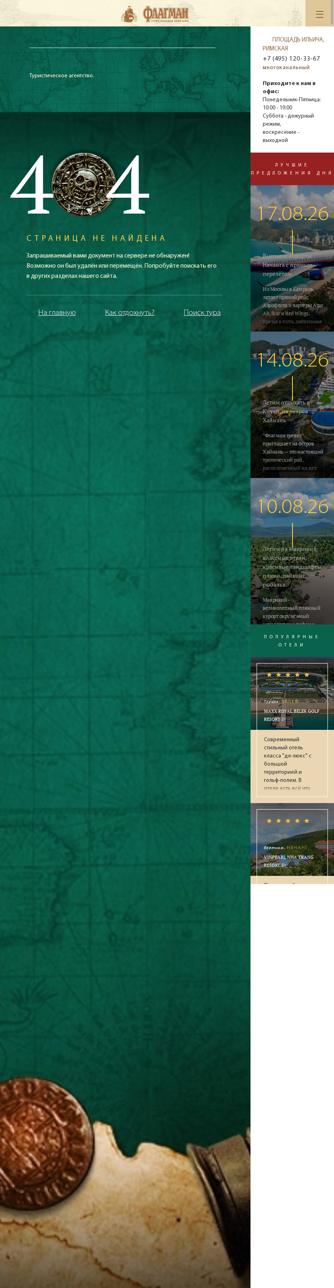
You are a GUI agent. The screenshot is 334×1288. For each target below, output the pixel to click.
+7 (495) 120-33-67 (291, 59)
